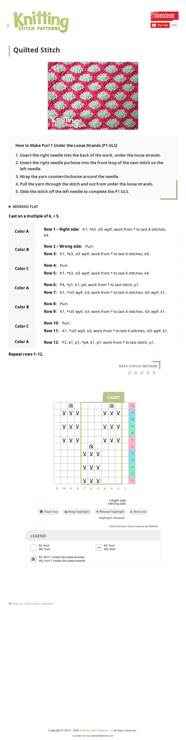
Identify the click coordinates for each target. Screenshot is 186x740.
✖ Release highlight (110, 511)
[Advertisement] (93, 640)
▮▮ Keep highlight (76, 511)
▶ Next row (138, 511)
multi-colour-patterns (39, 603)
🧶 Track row (48, 511)
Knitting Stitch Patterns (94, 730)
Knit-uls (17, 603)
